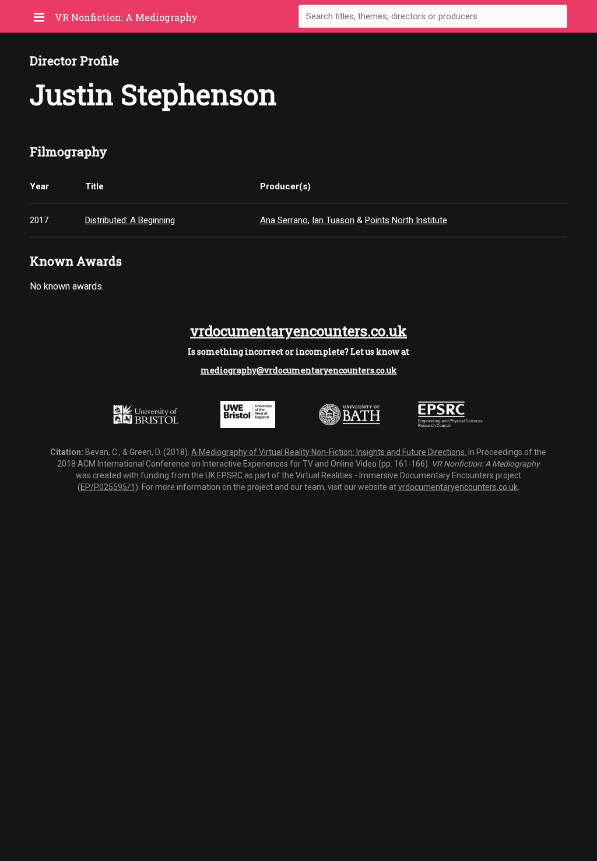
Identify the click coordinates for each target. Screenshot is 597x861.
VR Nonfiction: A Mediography (126, 17)
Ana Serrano (284, 220)
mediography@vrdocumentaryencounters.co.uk (299, 370)
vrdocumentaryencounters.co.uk (298, 331)
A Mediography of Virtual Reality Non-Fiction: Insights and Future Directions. (328, 452)
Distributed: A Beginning (130, 220)
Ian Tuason (333, 220)
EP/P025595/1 (107, 487)
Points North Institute (406, 220)
